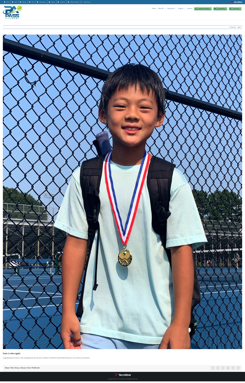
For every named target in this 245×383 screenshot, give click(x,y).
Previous (233, 27)
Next (239, 27)
